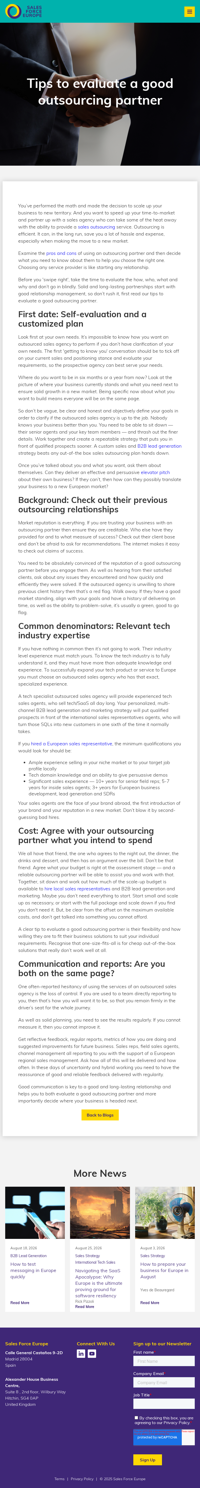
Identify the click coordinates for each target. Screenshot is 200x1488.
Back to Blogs (100, 1115)
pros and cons (61, 253)
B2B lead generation (160, 446)
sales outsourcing (97, 227)
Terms (59, 1479)
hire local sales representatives (77, 889)
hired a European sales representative (71, 744)
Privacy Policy (82, 1479)
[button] (189, 12)
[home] (23, 11)
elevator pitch (155, 472)
